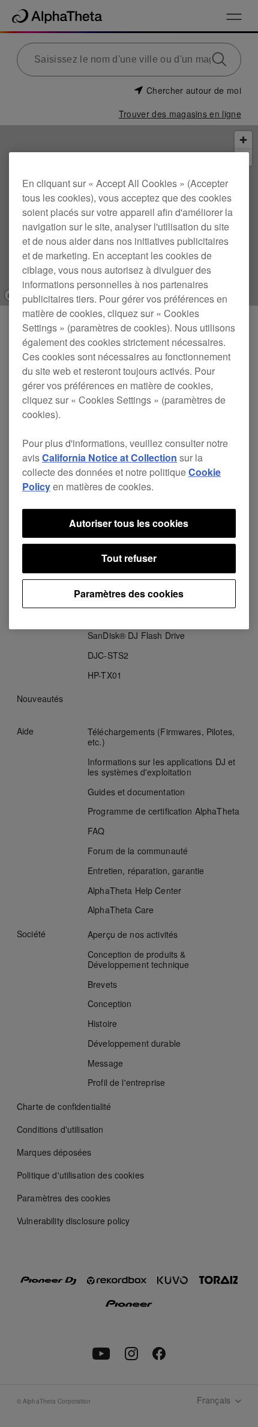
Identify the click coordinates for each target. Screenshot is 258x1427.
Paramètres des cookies (129, 593)
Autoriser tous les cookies (128, 523)
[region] (129, 390)
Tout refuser (129, 558)
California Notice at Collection (109, 457)
